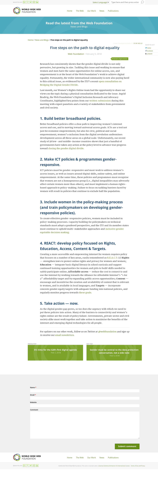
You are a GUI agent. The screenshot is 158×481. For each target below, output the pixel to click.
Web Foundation (76, 53)
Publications (113, 11)
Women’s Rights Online (120, 59)
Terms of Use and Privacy (138, 466)
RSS (24, 2)
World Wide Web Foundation (27, 10)
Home (69, 11)
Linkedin (149, 54)
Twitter (149, 48)
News (101, 11)
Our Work (91, 11)
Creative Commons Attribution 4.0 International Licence (114, 466)
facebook (27, 2)
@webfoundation (107, 331)
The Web (80, 11)
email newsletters (64, 335)
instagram (34, 2)
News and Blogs (42, 40)
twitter (30, 2)
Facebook (150, 51)
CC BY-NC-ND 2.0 (136, 43)
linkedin (37, 2)
